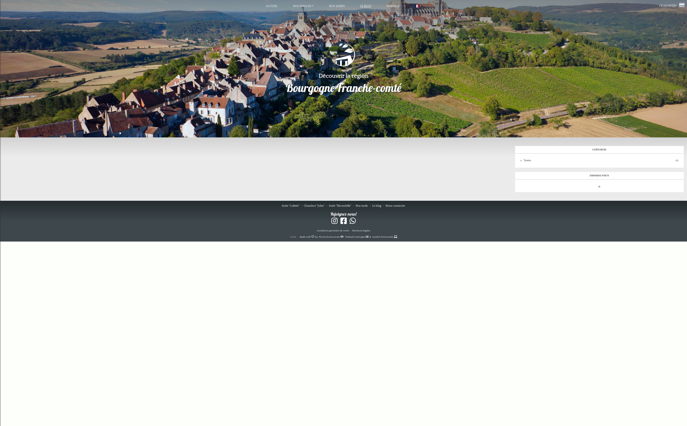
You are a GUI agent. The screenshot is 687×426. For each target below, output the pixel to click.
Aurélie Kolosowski (383, 237)
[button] (303, 6)
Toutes (527, 160)
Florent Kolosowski (329, 237)
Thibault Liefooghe (355, 237)
